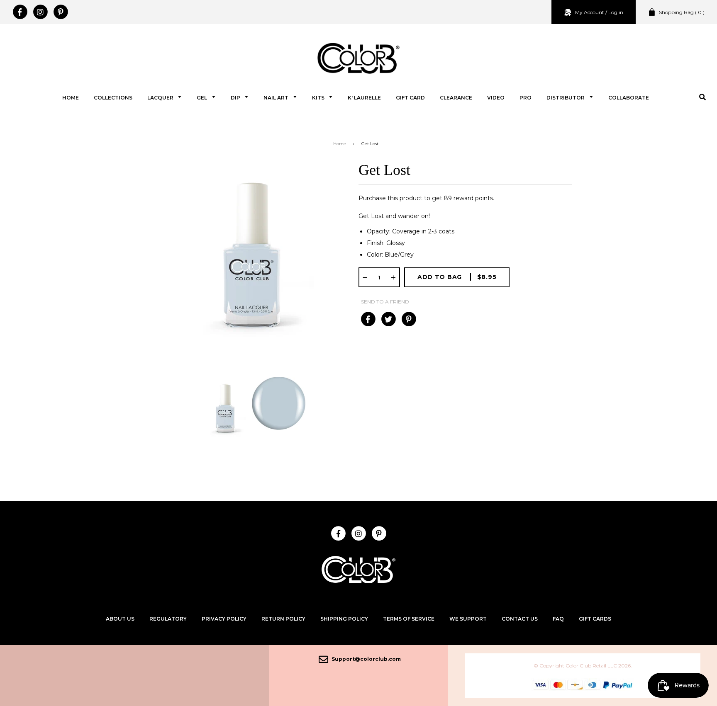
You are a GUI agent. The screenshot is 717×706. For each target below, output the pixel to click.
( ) (682, 12)
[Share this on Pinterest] (408, 319)
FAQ (558, 619)
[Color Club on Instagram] (40, 12)
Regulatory (168, 619)
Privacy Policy (224, 619)
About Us (120, 619)
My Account (589, 12)
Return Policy (283, 619)
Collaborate (628, 98)
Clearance (456, 98)
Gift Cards (595, 619)
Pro (525, 98)
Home (70, 98)
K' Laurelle (364, 98)
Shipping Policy (344, 619)
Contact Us (520, 619)
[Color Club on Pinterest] (60, 12)
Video (496, 98)
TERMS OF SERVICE (408, 619)
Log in (615, 12)
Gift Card (410, 98)
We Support (468, 619)
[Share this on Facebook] (367, 319)
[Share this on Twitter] (388, 319)
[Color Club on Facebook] (19, 12)
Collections (113, 98)
